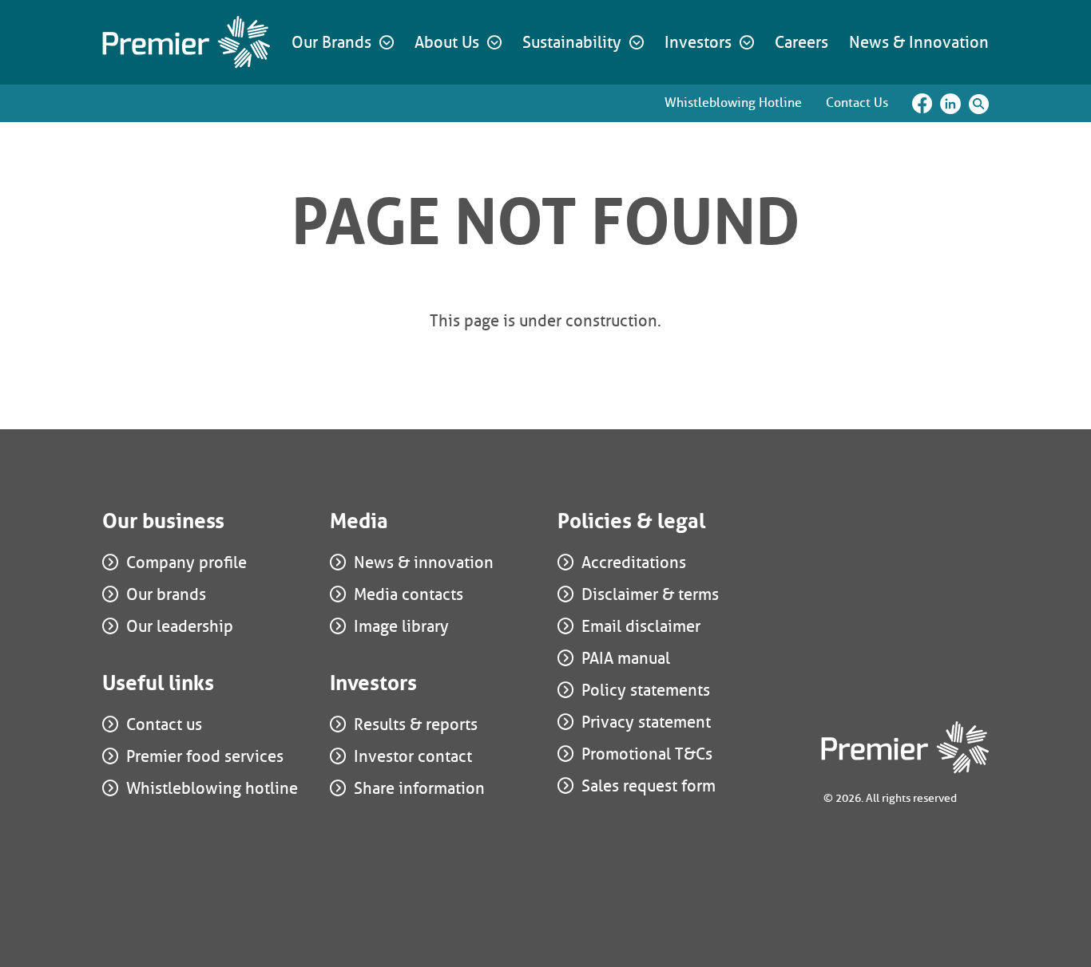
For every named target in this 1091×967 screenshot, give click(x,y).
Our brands (166, 594)
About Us (447, 42)
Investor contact (413, 756)
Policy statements (645, 690)
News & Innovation (919, 42)
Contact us (164, 724)
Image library (401, 626)
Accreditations (633, 562)
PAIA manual (625, 658)
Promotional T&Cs (646, 754)
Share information (419, 788)
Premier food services (205, 756)
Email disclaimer (640, 626)
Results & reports (416, 724)
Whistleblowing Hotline (733, 102)
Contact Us (857, 102)
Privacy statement (646, 722)
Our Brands (331, 42)
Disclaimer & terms (650, 594)
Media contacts (408, 594)
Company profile (186, 562)
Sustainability (571, 42)
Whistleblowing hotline (212, 788)
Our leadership (179, 626)
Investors (698, 42)
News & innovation (424, 562)
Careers (801, 42)
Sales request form (648, 785)
